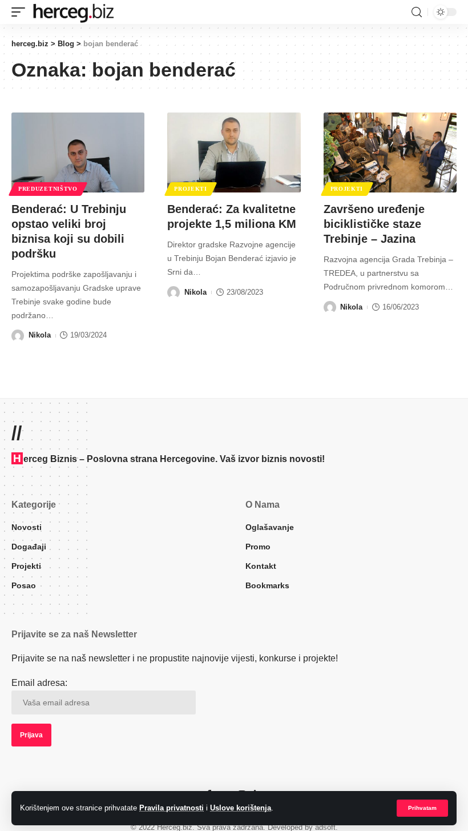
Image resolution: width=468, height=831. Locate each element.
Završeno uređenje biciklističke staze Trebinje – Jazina (374, 224)
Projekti (190, 189)
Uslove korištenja (240, 808)
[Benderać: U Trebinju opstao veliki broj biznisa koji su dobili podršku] (77, 152)
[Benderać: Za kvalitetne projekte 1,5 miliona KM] (233, 152)
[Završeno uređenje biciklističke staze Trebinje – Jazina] (390, 152)
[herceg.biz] (73, 12)
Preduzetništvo (48, 189)
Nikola (40, 335)
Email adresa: (39, 683)
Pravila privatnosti (171, 808)
